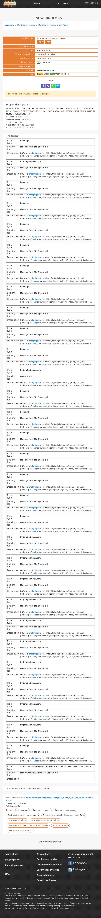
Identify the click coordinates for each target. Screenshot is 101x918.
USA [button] (7, 874)
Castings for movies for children (45, 820)
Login (40, 42)
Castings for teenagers (64, 810)
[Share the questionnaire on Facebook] (43, 86)
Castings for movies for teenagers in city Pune (64, 815)
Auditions (63, 4)
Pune (48, 62)
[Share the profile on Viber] (48, 86)
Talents (36, 4)
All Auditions (22, 810)
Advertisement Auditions (49, 865)
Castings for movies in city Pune (53, 25)
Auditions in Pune (60, 825)
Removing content (14, 865)
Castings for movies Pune (19, 830)
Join (48, 42)
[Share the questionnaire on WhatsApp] (53, 86)
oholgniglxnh (35, 153)
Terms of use (11, 854)
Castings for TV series (48, 870)
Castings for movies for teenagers (23, 815)
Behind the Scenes (46, 880)
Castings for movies (26, 25)
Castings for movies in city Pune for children (28, 825)
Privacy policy (12, 860)
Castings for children (17, 820)
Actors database (45, 875)
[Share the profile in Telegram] (57, 86)
